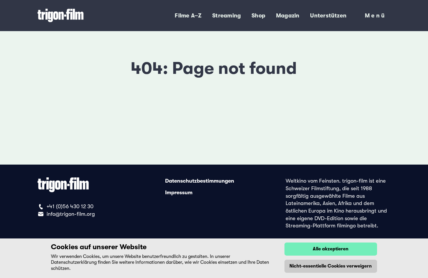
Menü (375, 16)
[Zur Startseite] (80, 15)
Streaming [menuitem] (226, 15)
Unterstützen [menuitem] (328, 15)
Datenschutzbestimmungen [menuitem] (199, 181)
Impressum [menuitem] (178, 193)
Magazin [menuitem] (288, 15)
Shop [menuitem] (258, 15)
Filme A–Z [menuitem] (188, 15)
